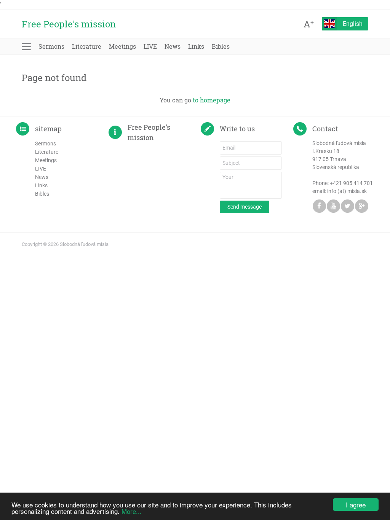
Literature (86, 46)
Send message (244, 207)
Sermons (51, 46)
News (173, 46)
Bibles (221, 46)
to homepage (211, 100)
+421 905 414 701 (351, 183)
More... (131, 511)
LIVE (150, 46)
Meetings (122, 46)
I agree (356, 504)
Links (196, 46)
